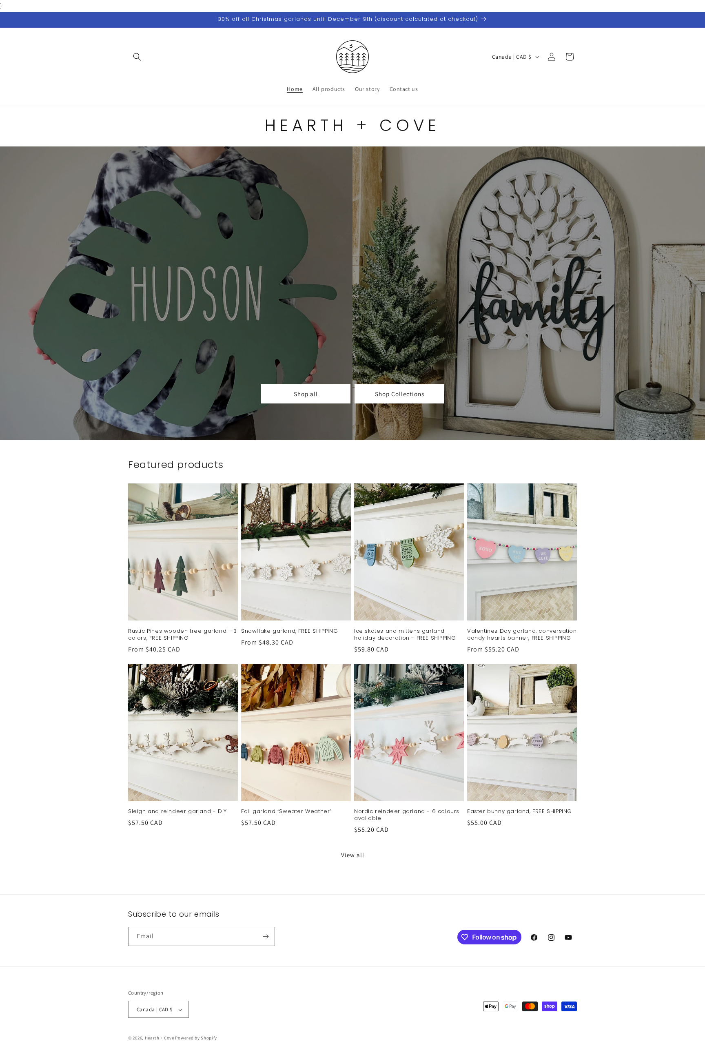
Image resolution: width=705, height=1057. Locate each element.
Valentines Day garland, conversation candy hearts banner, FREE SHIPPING (522, 634)
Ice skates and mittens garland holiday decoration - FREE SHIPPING (405, 634)
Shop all (306, 394)
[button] (137, 57)
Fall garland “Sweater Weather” (286, 811)
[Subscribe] (266, 936)
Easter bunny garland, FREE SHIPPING (519, 811)
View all (352, 855)
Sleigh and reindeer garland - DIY (177, 811)
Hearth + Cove (159, 1038)
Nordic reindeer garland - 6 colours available (406, 815)
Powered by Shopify (196, 1038)
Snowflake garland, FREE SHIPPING (289, 630)
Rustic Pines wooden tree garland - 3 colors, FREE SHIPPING (182, 634)
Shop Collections (399, 394)
